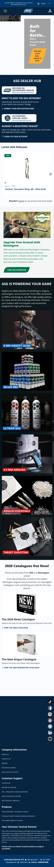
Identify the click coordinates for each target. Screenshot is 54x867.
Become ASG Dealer (9, 787)
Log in (21, 201)
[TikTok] (50, 702)
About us (5, 754)
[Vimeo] (50, 726)
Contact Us (6, 759)
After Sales (6, 783)
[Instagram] (50, 714)
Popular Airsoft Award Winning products (18, 816)
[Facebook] (50, 708)
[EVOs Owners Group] (50, 739)
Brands (4, 763)
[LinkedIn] (50, 732)
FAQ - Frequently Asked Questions (15, 792)
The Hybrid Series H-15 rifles (12, 820)
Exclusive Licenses (9, 768)
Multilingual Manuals (10, 801)
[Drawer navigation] (5, 11)
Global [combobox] (43, 3)
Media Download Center (11, 796)
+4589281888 (42, 862)
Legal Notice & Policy (10, 772)
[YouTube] (50, 720)
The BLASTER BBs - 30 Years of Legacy (15, 812)
